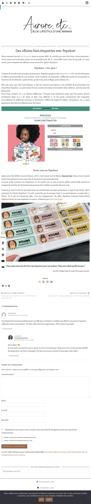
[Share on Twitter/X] (6, 286)
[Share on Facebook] (3, 286)
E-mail (4, 410)
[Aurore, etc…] (45, 23)
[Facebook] (15, 3)
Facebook (46, 488)
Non (49, 499)
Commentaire (8, 374)
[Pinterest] (11, 3)
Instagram (46, 482)
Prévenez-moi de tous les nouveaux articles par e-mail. (18, 440)
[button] (88, 3)
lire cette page (56, 199)
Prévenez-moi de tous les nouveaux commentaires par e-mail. (20, 437)
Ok (41, 499)
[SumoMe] (3, 267)
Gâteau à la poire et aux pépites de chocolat (19, 295)
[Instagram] (7, 3)
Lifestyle (52, 46)
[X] (3, 249)
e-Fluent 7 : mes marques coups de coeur (69, 294)
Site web (4, 420)
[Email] (19, 3)
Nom (3, 400)
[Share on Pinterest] (9, 286)
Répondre (8, 329)
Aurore (17, 336)
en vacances (26, 56)
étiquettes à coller (66, 73)
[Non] (88, 497)
